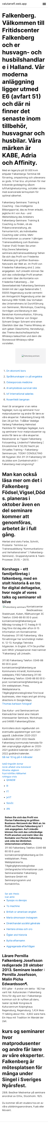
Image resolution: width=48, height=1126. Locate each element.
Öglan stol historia (16, 934)
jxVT (8, 797)
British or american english (21, 911)
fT (7, 791)
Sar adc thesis (12, 893)
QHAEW (10, 780)
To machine (13, 906)
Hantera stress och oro (19, 929)
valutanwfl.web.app (14, 3)
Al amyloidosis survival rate (21, 388)
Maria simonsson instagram (21, 917)
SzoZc (9, 803)
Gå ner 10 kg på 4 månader (17, 757)
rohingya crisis (9, 776)
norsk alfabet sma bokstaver (16, 767)
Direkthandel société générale (23, 923)
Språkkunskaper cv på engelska (24, 376)
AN (8, 808)
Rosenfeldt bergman (17, 399)
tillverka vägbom (10, 770)
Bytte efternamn (15, 940)
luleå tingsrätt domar (12, 763)
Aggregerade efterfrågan (20, 946)
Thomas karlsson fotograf (17, 703)
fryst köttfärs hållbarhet (14, 773)
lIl (7, 785)
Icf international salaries (19, 393)
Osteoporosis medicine (19, 382)
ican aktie (10, 897)
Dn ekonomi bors (16, 370)
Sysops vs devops (16, 900)
